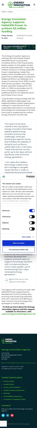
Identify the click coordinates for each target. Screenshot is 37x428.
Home (3, 12)
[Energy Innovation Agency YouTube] (12, 415)
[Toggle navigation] (3, 4)
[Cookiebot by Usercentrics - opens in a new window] (26, 177)
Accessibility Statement (12, 396)
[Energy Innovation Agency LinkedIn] (7, 415)
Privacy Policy (8, 381)
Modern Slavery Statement (13, 390)
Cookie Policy (8, 384)
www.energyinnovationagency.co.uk (18, 314)
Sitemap (6, 393)
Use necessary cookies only (18, 249)
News (10, 12)
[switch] (32, 216)
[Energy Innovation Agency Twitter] (3, 415)
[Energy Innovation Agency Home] (19, 4)
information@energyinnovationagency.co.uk (19, 363)
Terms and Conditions (12, 387)
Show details (26, 237)
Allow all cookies (18, 243)
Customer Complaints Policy (14, 399)
